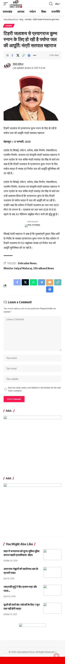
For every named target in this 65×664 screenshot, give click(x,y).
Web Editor (18, 64)
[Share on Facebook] (12, 55)
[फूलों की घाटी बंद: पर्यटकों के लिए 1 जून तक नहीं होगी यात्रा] (52, 608)
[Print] (29, 55)
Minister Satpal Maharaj (18, 268)
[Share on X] (17, 55)
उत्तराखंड (8, 26)
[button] (7, 4)
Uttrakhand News (43, 268)
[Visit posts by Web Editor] (7, 66)
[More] (34, 55)
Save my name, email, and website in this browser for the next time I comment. (34, 389)
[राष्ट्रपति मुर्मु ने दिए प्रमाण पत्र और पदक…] (52, 590)
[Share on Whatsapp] (33, 282)
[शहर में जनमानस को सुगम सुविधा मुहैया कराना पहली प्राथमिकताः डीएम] (52, 554)
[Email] (49, 282)
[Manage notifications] (56, 656)
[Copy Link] (23, 55)
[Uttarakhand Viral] (16, 4)
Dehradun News (27, 263)
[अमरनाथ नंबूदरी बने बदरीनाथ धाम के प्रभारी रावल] (52, 572)
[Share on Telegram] (41, 282)
